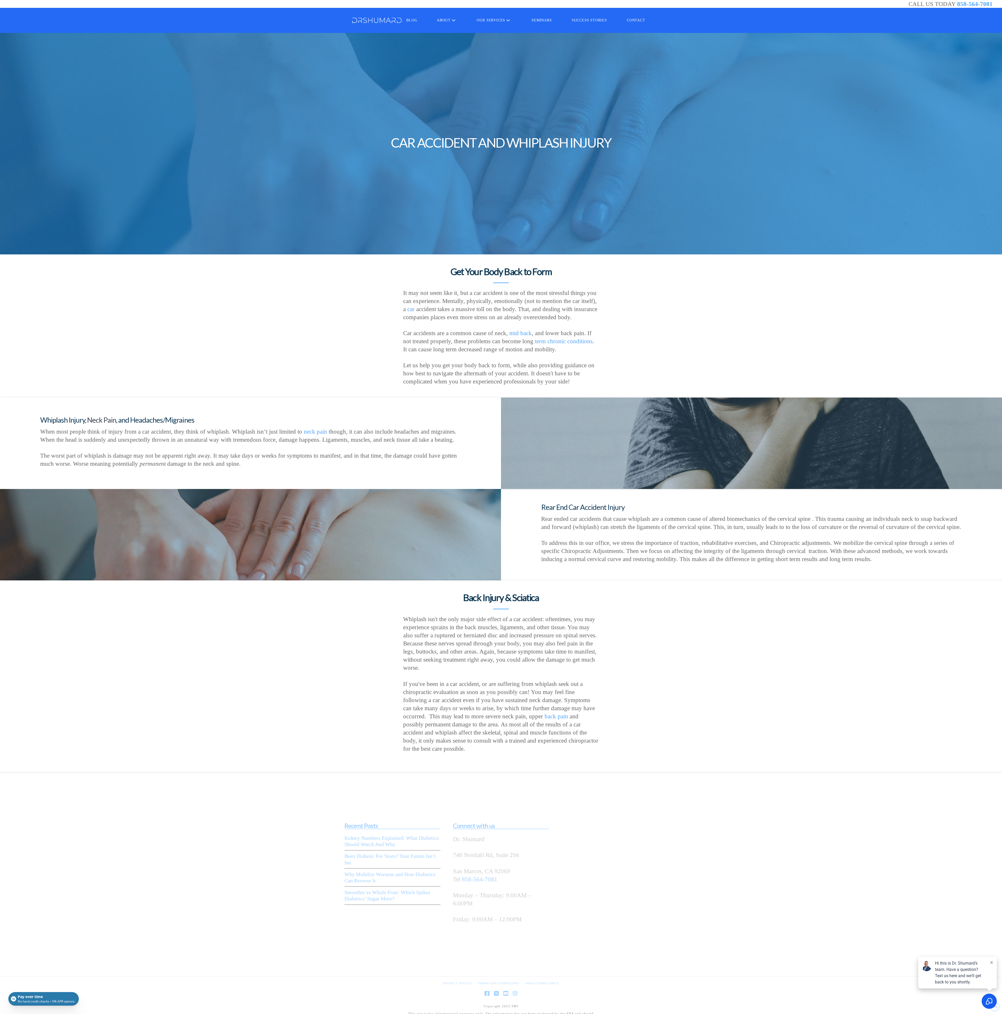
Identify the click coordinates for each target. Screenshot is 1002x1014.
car (411, 309)
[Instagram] (515, 993)
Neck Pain (101, 420)
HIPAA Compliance (542, 983)
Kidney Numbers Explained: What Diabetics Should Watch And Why (391, 841)
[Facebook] (487, 993)
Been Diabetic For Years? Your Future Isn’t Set (390, 859)
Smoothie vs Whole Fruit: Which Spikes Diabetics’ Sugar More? (387, 895)
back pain (556, 716)
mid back (520, 333)
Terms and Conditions (499, 983)
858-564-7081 (975, 4)
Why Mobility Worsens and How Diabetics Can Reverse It (390, 877)
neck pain (315, 431)
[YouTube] (505, 993)
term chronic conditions (564, 341)
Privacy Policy (457, 983)
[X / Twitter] (496, 993)
